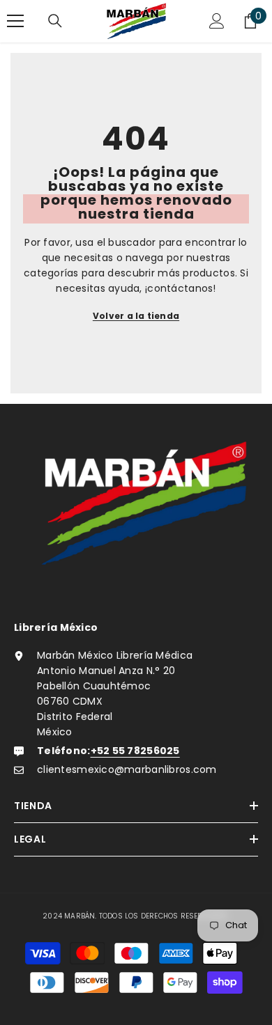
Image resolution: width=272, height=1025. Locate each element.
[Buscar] (55, 21)
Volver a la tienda (136, 316)
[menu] (15, 21)
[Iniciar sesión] (217, 21)
